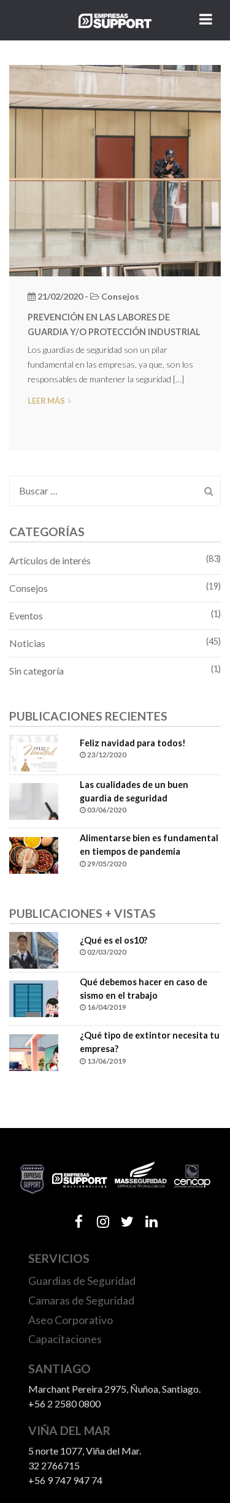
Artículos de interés (50, 560)
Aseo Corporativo (70, 1320)
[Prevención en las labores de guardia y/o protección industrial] (115, 169)
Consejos (28, 588)
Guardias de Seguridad (82, 1280)
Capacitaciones (65, 1339)
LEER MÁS (46, 401)
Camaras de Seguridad (81, 1300)
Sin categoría (36, 670)
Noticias (27, 643)
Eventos (26, 615)
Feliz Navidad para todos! (133, 743)
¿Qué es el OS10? (113, 940)
